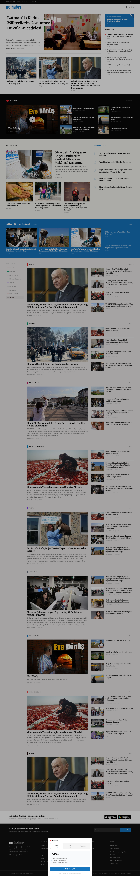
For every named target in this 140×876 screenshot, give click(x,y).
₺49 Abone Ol (70, 869)
